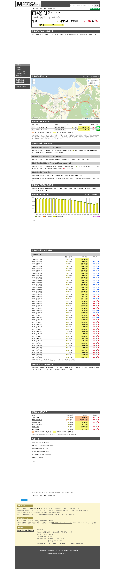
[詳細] (98, 127)
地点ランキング (20, 71)
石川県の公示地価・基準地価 (41, 451)
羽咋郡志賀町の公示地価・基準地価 (43, 445)
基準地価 (39, 508)
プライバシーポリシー (76, 543)
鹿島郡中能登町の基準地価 (40, 448)
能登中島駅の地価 (37, 424)
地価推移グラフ (20, 73)
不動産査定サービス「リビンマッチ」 (62, 523)
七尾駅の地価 (35, 417)
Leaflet (83, 118)
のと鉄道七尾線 (61, 188)
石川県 (40, 8)
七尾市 (46, 8)
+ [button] (33, 80)
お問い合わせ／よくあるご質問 (46, 543)
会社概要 (63, 543)
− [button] (33, 83)
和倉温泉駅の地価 (37, 420)
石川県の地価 (20, 80)
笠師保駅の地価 (36, 422)
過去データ (19, 75)
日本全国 (34, 8)
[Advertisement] (22, 35)
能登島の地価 (35, 429)
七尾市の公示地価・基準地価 (41, 442)
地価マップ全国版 (21, 86)
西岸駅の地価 (35, 427)
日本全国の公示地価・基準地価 (41, 454)
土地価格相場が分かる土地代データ (57, 553)
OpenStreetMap (90, 118)
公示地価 (33, 508)
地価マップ (19, 69)
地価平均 (18, 67)
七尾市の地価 (20, 82)
